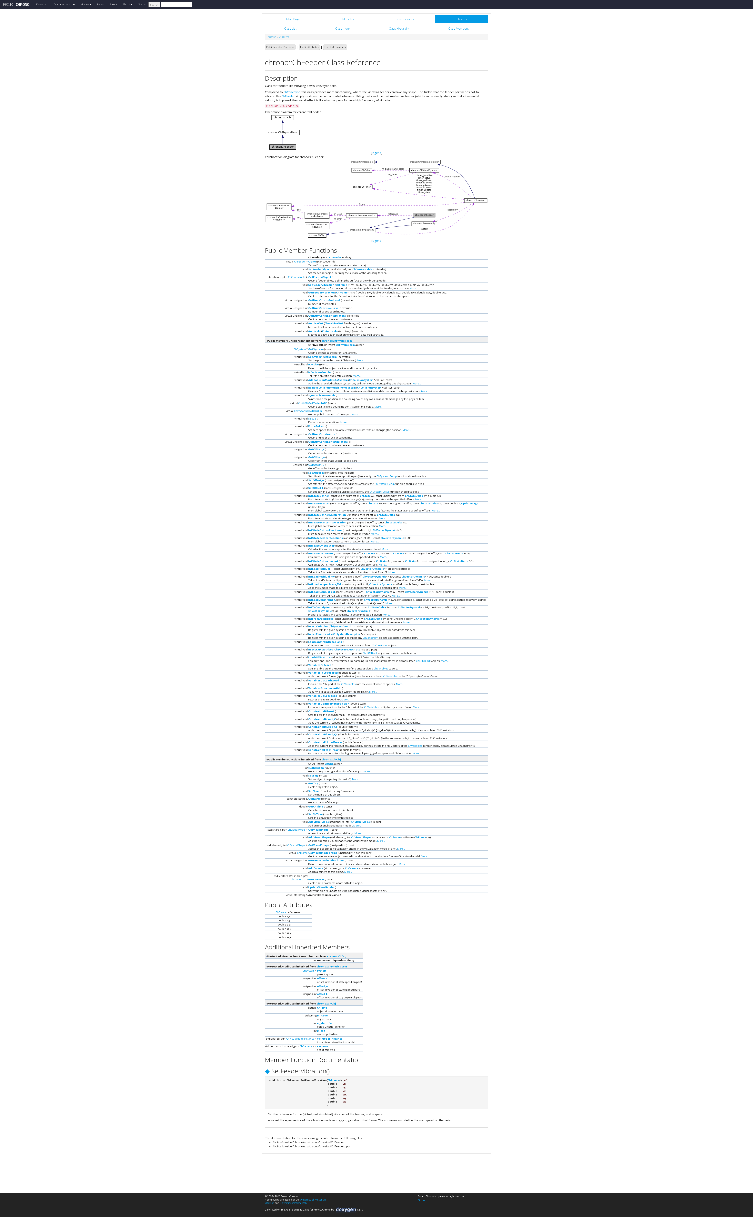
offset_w (322, 986)
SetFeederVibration (321, 285)
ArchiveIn (314, 331)
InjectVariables (318, 626)
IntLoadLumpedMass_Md (324, 584)
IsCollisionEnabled (320, 372)
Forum (113, 4)
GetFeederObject (319, 277)
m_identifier (325, 1023)
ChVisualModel (361, 822)
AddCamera (315, 868)
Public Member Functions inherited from (309, 340)
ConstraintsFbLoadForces (325, 742)
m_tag (321, 1031)
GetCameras (316, 879)
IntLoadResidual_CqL (322, 592)
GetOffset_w (316, 457)
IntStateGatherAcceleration (327, 515)
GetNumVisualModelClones (326, 860)
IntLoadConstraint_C (322, 599)
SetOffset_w (316, 480)
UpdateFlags (469, 503)
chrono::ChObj (331, 759)
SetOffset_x (316, 472)
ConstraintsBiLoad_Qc (323, 734)
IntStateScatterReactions (325, 538)
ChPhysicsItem (345, 345)
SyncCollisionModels (321, 395)
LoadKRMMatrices (320, 657)
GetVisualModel (318, 829)
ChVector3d (301, 411)
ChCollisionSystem (361, 380)
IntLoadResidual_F (320, 568)
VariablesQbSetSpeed (322, 696)
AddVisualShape (319, 837)
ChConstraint (370, 637)
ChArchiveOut (334, 323)
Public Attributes (309, 47)
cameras (322, 1046)
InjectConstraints (320, 634)
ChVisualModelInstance (300, 1038)
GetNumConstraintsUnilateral (328, 441)
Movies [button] (85, 4)
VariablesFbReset (319, 665)
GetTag (313, 783)
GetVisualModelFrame (322, 853)
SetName (314, 791)
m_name (322, 1015)
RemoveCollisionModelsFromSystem (332, 387)
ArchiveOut (315, 323)
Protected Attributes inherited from (307, 966)
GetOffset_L (316, 465)
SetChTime (315, 814)
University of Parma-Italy (293, 1203)
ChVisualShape (361, 837)
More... (414, 288)
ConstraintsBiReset (321, 711)
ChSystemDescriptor (343, 626)
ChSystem (300, 349)
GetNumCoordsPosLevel (324, 300)
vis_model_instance (329, 1038)
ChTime (322, 1007)
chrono (272, 37)
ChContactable (362, 269)
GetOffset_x (316, 449)
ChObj (329, 764)
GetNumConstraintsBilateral (327, 315)
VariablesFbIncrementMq (324, 688)
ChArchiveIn (330, 331)
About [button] (126, 4)
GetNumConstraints (321, 434)
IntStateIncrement (320, 553)
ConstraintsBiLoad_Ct (322, 726)
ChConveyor (292, 92)
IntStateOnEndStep (321, 545)
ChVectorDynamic (384, 530)
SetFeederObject (319, 269)
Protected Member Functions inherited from (306, 956)
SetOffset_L (316, 488)
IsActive (313, 364)
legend (376, 153)
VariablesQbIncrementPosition (328, 703)
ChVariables (381, 668)
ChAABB (303, 403)
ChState (365, 496)
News (100, 4)
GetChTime (315, 806)
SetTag (313, 775)
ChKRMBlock (370, 653)
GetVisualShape (318, 845)
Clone (312, 261)
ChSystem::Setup (386, 476)
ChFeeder (284, 37)
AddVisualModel (319, 822)
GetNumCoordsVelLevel (323, 308)
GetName (314, 798)
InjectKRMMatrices (320, 649)
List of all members (335, 47)
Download (42, 4)
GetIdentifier (317, 768)
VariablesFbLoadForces (323, 672)
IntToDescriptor (319, 607)
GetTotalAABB (317, 403)
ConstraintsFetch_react (324, 750)
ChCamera (351, 868)
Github (422, 1200)
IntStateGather (318, 496)
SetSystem (315, 357)
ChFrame (341, 285)
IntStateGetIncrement (323, 561)
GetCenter (315, 411)
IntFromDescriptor (320, 618)
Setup (312, 418)
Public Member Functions (280, 47)
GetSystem (315, 349)
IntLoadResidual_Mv (321, 576)
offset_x (322, 978)
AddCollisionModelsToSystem (328, 380)
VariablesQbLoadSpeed (323, 680)
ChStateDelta (414, 496)
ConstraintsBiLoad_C (322, 719)
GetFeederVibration (321, 292)
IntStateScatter (319, 503)
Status (142, 4)
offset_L (322, 994)
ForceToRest (316, 426)
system (321, 970)
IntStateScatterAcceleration (327, 522)
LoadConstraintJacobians (325, 642)
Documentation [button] (63, 4)
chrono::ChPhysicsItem (337, 340)
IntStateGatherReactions (325, 530)
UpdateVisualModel (321, 887)
